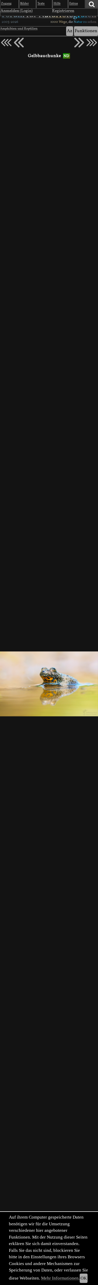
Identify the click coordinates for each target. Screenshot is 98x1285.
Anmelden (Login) (17, 11)
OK (83, 1278)
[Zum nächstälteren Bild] (91, 42)
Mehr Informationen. (60, 1278)
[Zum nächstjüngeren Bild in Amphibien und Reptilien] (19, 42)
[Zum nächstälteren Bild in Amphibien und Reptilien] (79, 42)
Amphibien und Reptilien (19, 28)
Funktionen (86, 31)
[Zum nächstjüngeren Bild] (6, 42)
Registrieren (63, 11)
